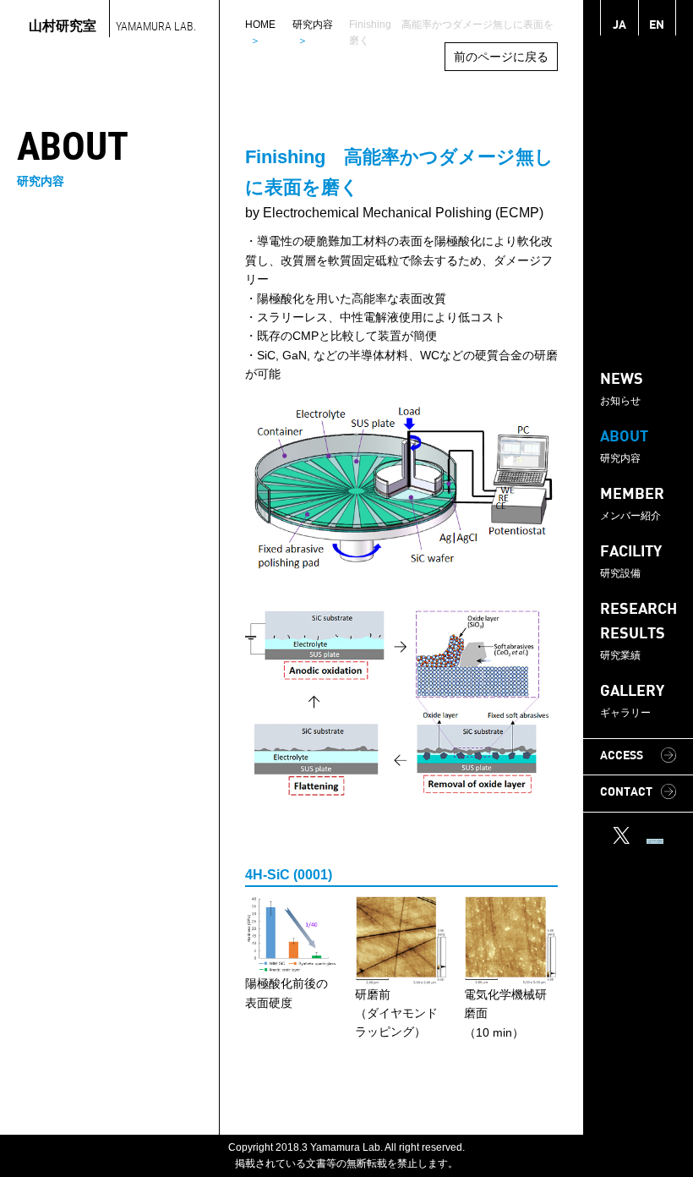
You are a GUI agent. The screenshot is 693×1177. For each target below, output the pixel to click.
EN (656, 25)
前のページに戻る (501, 56)
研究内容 (312, 24)
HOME (260, 24)
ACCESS (621, 756)
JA (619, 25)
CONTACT (626, 792)
